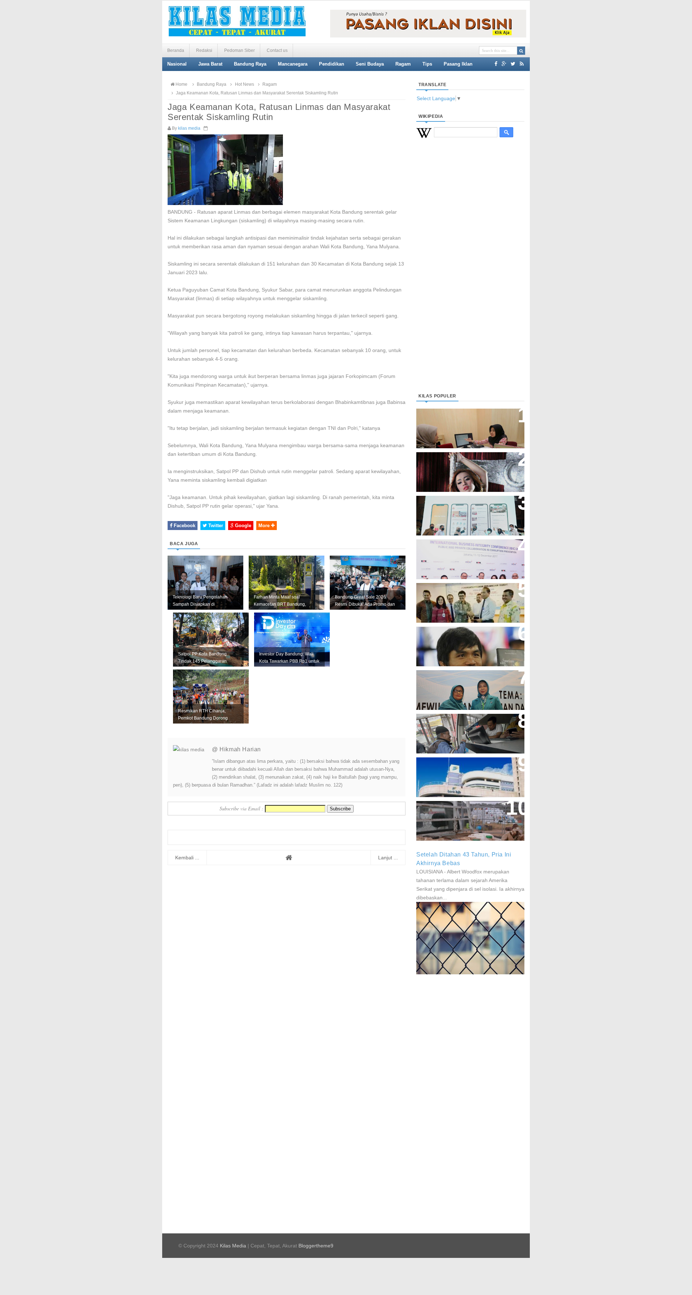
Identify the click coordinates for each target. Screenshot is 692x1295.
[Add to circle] (504, 64)
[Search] (521, 50)
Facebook (183, 525)
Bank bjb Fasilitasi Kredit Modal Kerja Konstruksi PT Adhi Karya (468, 595)
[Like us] (496, 64)
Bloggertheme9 (315, 1246)
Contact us (277, 50)
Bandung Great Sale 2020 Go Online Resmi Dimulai (463, 508)
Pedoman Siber (239, 50)
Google (242, 525)
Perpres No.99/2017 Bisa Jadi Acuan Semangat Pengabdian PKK (463, 686)
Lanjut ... (388, 857)
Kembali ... (187, 857)
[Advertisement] (470, 274)
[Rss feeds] (521, 64)
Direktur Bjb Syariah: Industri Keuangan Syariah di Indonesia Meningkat (466, 424)
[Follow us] (513, 64)
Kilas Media (233, 1246)
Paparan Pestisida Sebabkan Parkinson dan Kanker (462, 813)
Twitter (215, 525)
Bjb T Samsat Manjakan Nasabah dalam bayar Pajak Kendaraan (468, 726)
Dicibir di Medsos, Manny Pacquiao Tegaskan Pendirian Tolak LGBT (464, 642)
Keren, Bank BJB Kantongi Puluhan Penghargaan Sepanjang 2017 (469, 555)
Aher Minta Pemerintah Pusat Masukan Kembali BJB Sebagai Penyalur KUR (466, 773)
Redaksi (204, 50)
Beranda (175, 50)
